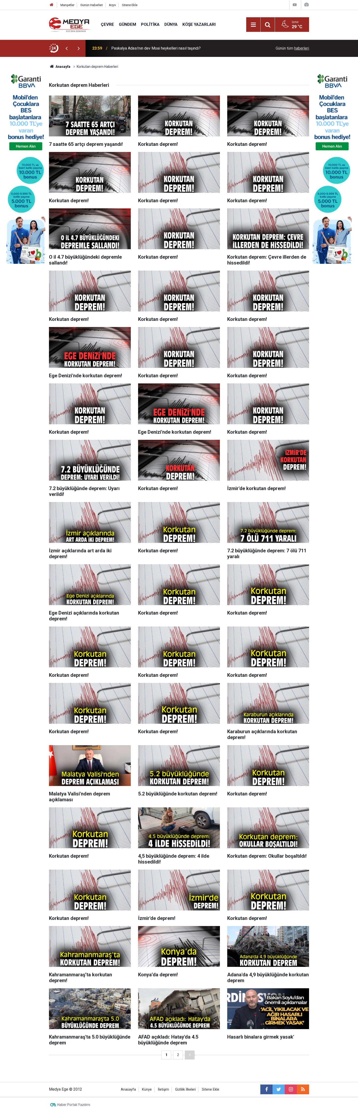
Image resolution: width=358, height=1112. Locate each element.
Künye (147, 1089)
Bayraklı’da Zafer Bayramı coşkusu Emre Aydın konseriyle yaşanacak (169, 48)
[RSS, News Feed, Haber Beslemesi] (303, 1089)
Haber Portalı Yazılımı (73, 1105)
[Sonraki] (189, 1055)
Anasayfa (128, 1089)
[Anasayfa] (51, 5)
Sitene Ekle (129, 5)
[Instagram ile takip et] (291, 1089)
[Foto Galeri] (306, 4)
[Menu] (253, 24)
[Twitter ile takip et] (279, 1089)
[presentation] (66, 48)
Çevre (107, 24)
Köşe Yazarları (199, 24)
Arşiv (112, 5)
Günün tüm (292, 48)
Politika (150, 24)
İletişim (163, 1089)
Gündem (127, 24)
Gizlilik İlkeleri (185, 1089)
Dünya (171, 24)
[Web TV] (294, 4)
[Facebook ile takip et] (266, 1089)
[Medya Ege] (70, 24)
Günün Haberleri (91, 5)
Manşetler (67, 5)
